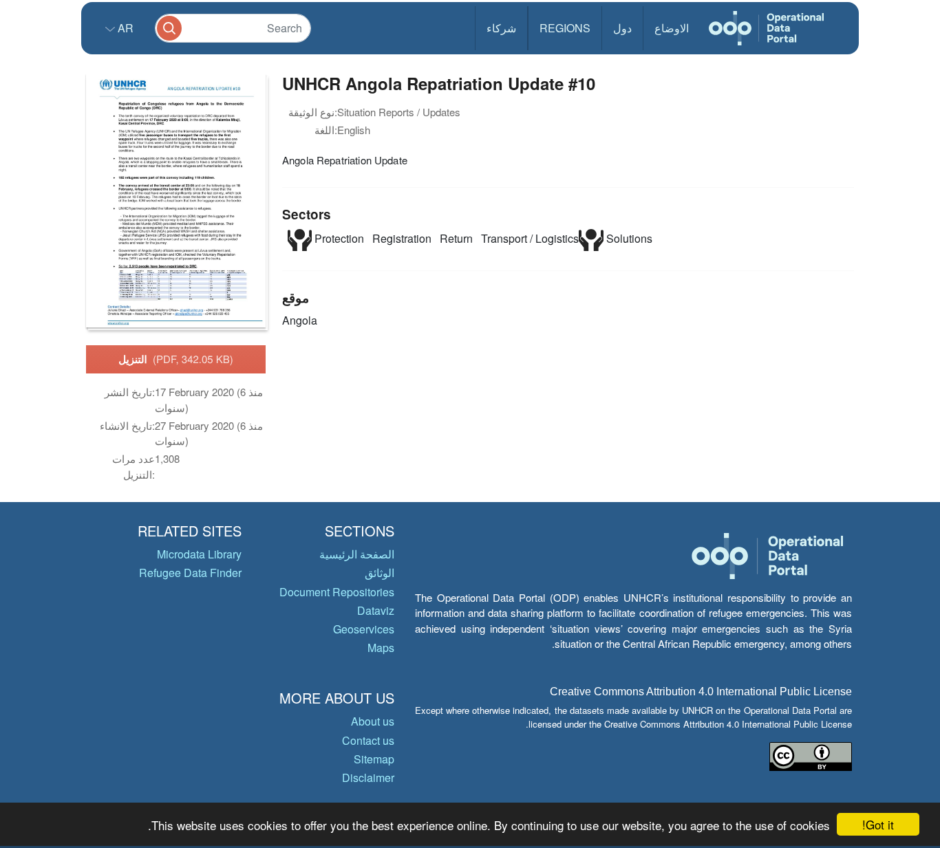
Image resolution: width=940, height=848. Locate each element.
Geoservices (363, 629)
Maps (380, 647)
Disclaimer (368, 777)
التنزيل (175, 359)
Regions (565, 28)
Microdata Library (199, 554)
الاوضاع (671, 28)
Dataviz (375, 610)
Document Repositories (336, 592)
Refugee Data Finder (190, 572)
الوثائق (379, 572)
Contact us (368, 740)
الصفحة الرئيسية (356, 554)
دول (622, 28)
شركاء (501, 28)
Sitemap (374, 759)
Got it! (878, 824)
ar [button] (124, 28)
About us (372, 721)
